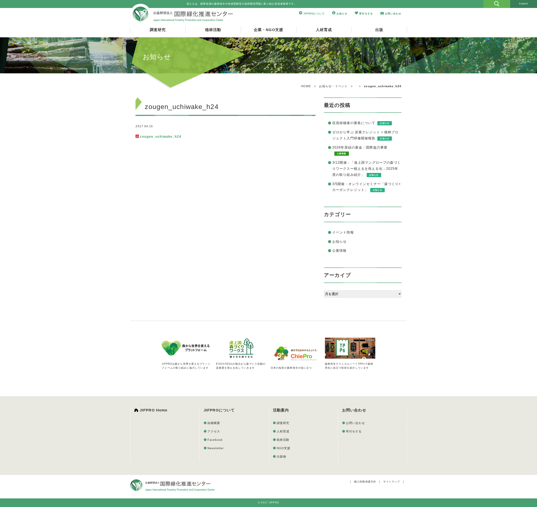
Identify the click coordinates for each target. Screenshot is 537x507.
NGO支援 (284, 448)
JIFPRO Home (153, 410)
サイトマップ (391, 481)
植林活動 (213, 30)
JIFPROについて (314, 13)
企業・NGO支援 (268, 30)
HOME (306, 86)
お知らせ (341, 13)
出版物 (281, 456)
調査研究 (158, 30)
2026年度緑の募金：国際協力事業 (359, 147)
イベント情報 (343, 232)
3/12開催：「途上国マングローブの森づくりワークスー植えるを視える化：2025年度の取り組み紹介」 (366, 168)
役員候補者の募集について (353, 123)
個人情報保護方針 (365, 481)
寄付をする (366, 13)
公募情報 (339, 250)
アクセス (213, 431)
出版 (379, 30)
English (523, 3)
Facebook (215, 439)
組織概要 (213, 423)
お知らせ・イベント (333, 86)
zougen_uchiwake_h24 (160, 136)
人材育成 (324, 30)
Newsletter (215, 448)
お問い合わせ (393, 13)
